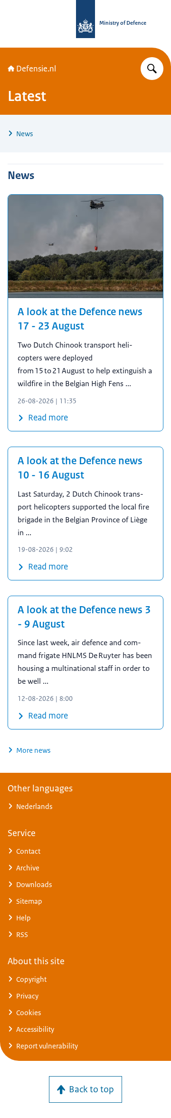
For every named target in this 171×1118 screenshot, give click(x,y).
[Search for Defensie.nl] (152, 68)
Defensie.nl (36, 68)
